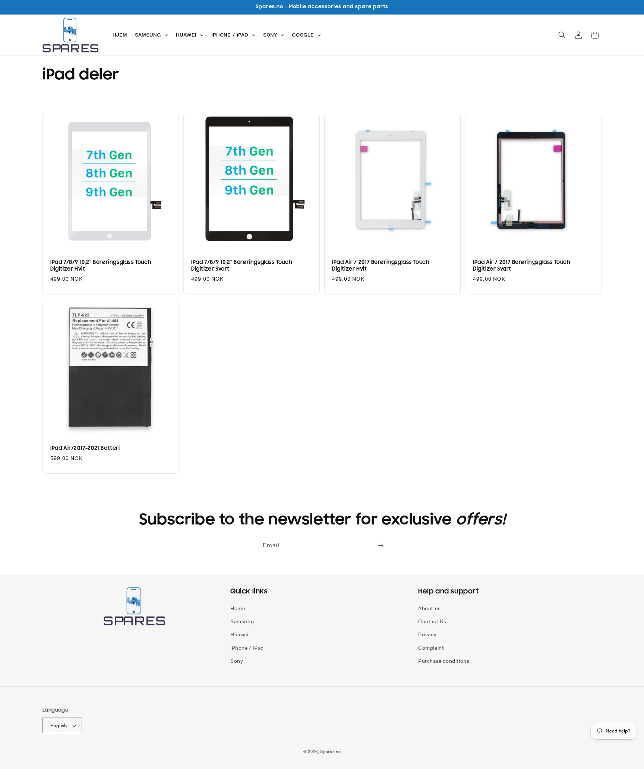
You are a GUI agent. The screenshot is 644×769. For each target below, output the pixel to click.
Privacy (427, 634)
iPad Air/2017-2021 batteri (85, 448)
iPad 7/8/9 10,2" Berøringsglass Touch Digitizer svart (241, 265)
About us (429, 608)
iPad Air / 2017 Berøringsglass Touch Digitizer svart (522, 265)
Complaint (431, 647)
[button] (562, 35)
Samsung (242, 621)
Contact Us (432, 621)
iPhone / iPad (247, 647)
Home (237, 608)
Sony (236, 661)
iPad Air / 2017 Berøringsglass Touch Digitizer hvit (381, 265)
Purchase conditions (443, 661)
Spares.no (330, 751)
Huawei (239, 634)
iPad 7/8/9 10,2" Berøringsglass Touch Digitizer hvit (100, 265)
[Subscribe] (380, 545)
